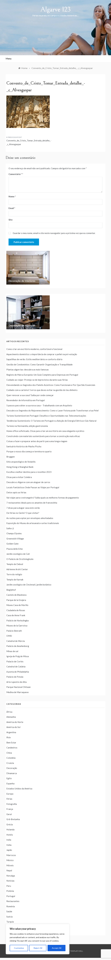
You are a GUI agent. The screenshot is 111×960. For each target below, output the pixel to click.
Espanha (10, 783)
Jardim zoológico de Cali (18, 554)
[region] (37, 939)
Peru (8, 886)
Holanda (10, 829)
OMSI (9, 635)
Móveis (10, 865)
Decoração (11, 768)
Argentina (11, 732)
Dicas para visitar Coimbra (19, 477)
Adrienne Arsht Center (17, 569)
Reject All (38, 948)
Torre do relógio (14, 574)
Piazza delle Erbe (14, 549)
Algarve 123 (55, 9)
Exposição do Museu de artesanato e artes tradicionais (32, 523)
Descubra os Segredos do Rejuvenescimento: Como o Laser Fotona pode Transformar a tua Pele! (52, 410)
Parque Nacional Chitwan (18, 687)
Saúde (9, 911)
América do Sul (13, 727)
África (9, 711)
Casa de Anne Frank (15, 615)
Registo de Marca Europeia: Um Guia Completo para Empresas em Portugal (42, 374)
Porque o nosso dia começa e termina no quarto (29, 451)
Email (12, 208)
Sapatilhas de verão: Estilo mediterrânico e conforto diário (34, 359)
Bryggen (10, 456)
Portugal (10, 896)
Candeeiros (11, 747)
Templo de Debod (14, 564)
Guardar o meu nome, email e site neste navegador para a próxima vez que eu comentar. (54, 233)
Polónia (10, 891)
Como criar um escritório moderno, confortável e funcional (34, 349)
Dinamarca (11, 773)
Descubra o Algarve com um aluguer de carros (28, 482)
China (9, 752)
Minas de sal (12, 651)
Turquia (10, 921)
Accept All (56, 948)
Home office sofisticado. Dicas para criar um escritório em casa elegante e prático (45, 431)
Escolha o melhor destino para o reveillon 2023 (28, 472)
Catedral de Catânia (15, 666)
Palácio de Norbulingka (17, 620)
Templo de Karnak (14, 579)
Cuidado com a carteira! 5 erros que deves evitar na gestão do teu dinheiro (41, 390)
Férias (9, 798)
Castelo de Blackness (16, 595)
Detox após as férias (16, 492)
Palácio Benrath (14, 630)
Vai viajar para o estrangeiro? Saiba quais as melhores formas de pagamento (42, 497)
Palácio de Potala (14, 676)
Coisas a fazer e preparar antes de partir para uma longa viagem (36, 441)
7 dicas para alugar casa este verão (23, 508)
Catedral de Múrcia (15, 641)
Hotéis (9, 834)
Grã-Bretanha (13, 819)
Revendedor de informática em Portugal (25, 400)
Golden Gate (12, 543)
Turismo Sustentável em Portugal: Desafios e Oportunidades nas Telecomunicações (46, 415)
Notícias (10, 880)
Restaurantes (12, 901)
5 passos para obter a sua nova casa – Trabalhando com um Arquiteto (39, 405)
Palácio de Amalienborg (17, 646)
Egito (9, 778)
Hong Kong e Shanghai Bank (19, 467)
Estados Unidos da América (19, 788)
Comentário (15, 174)
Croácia (10, 763)
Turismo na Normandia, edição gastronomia (27, 426)
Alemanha (11, 717)
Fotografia (11, 804)
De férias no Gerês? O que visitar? (22, 513)
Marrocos (11, 855)
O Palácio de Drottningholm (19, 559)
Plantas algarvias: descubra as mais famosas (27, 369)
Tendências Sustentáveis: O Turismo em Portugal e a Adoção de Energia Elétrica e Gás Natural (51, 420)
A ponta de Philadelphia (17, 671)
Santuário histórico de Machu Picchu (23, 446)
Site (11, 219)
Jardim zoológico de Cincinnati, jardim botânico (28, 584)
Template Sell (76, 951)
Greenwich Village (15, 538)
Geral (9, 814)
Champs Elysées (14, 533)
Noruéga (10, 875)
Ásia (8, 737)
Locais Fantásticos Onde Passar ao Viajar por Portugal (32, 487)
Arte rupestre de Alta (16, 682)
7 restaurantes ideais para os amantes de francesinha (31, 502)
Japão (9, 850)
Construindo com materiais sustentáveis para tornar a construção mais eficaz (43, 436)
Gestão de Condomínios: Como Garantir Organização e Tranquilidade (39, 364)
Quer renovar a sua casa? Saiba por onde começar (30, 395)
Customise (19, 948)
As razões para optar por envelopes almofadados (29, 518)
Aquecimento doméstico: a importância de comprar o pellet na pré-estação (41, 354)
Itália (8, 845)
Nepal (9, 870)
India (8, 839)
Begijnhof (11, 589)
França (9, 809)
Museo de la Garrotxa (16, 625)
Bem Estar (11, 742)
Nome (12, 196)
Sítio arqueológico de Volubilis (21, 461)
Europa (9, 793)
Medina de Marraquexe (17, 692)
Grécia (9, 824)
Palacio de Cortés (14, 661)
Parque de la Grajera (16, 600)
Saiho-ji (10, 528)
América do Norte (14, 722)
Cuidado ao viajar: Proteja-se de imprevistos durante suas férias (37, 379)
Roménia (10, 906)
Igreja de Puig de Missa (17, 656)
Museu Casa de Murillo (17, 605)
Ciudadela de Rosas (15, 610)
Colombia (10, 757)
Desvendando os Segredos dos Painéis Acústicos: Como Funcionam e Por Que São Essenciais (50, 385)
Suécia (9, 916)
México (10, 860)
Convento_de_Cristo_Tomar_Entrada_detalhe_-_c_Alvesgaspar (28, 142)
